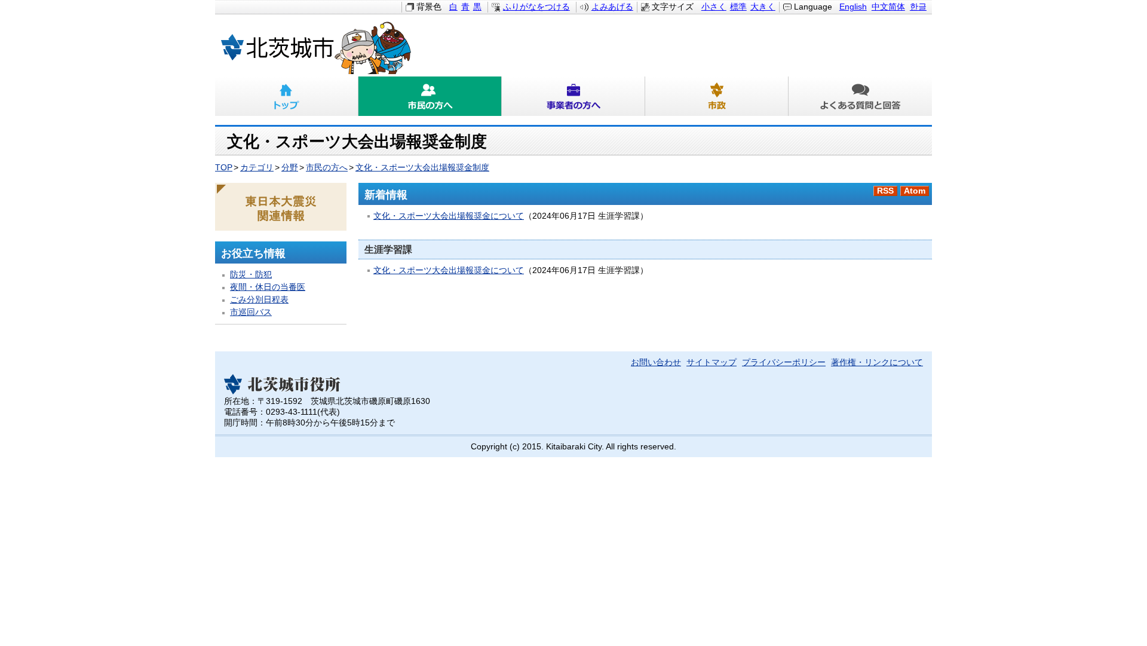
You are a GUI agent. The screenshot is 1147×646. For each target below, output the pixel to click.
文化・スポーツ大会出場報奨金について (448, 216)
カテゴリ (257, 167)
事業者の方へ (573, 96)
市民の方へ (430, 96)
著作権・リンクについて (877, 362)
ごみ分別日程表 (259, 299)
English (853, 6)
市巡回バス (251, 312)
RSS (885, 190)
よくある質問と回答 (860, 96)
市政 (717, 96)
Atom (914, 190)
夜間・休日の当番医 (267, 287)
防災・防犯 (251, 274)
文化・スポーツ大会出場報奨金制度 (422, 167)
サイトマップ (711, 362)
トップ (286, 96)
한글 (918, 6)
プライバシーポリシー (784, 362)
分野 (289, 167)
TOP (223, 167)
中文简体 (888, 6)
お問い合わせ (656, 362)
